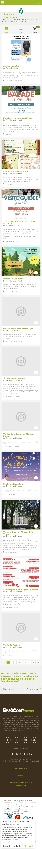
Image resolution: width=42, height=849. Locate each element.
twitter (16, 740)
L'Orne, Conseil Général (29, 818)
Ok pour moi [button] (28, 846)
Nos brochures (21, 768)
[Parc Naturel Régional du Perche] (21, 11)
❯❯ (38, 662)
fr (38, 3)
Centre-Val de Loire (10, 818)
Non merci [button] (6, 846)
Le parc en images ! (21, 748)
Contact (21, 775)
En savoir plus (6, 842)
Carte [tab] (21, 32)
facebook (7, 740)
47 (29, 662)
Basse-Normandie (17, 818)
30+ (24, 662)
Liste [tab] (7, 32)
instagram (25, 740)
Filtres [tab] (35, 32)
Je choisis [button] (17, 846)
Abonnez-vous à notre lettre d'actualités (21, 784)
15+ (19, 662)
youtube (34, 740)
